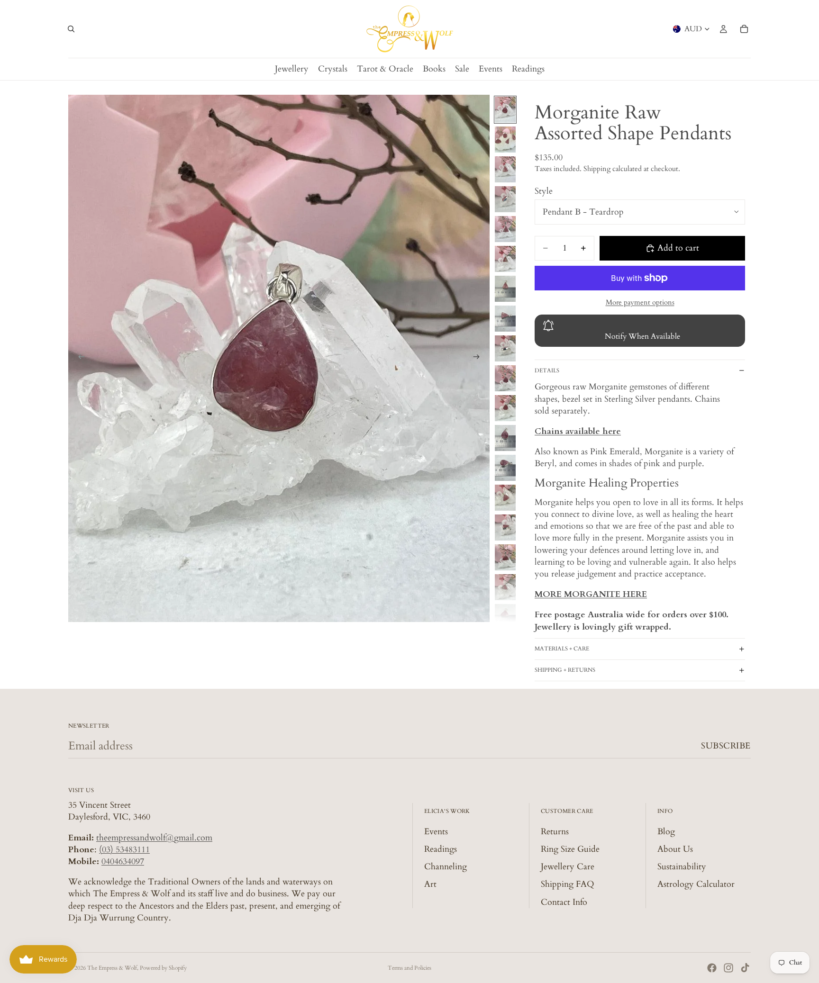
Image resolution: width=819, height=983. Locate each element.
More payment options (640, 302)
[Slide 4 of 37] (505, 199)
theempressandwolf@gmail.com (154, 838)
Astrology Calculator (696, 884)
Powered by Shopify (163, 968)
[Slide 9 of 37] (505, 348)
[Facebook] (712, 968)
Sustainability (681, 867)
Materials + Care (562, 648)
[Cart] (744, 28)
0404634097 (122, 861)
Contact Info (564, 902)
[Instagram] (728, 968)
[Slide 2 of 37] (505, 139)
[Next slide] (479, 358)
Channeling (445, 867)
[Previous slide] (78, 358)
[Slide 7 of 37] (505, 289)
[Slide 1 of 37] (505, 110)
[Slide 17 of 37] (505, 587)
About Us (675, 849)
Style (544, 191)
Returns (555, 832)
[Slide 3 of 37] (505, 169)
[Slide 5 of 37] (505, 229)
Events (436, 832)
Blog (666, 832)
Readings (440, 849)
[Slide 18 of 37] (505, 617)
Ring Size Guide (570, 849)
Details (547, 370)
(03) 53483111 (124, 850)
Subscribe (726, 746)
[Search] (71, 28)
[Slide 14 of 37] (505, 498)
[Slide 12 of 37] (505, 438)
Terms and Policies (409, 968)
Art (430, 884)
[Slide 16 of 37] (505, 557)
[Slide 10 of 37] (505, 378)
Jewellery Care (567, 867)
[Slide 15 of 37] (505, 527)
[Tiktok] (745, 968)
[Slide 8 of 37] (505, 319)
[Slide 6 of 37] (505, 259)
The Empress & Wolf (112, 968)
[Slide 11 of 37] (505, 408)
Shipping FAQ (567, 884)
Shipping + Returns (565, 670)
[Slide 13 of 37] (505, 468)
